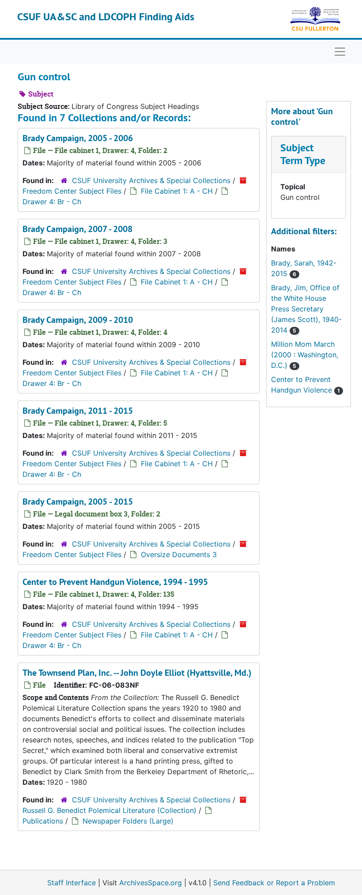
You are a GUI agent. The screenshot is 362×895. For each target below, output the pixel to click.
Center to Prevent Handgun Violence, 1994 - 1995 (115, 582)
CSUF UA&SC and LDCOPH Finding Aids (105, 16)
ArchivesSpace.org (150, 882)
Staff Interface (71, 882)
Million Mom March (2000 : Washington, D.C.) (304, 355)
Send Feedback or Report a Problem (274, 882)
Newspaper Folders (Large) (128, 820)
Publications (43, 820)
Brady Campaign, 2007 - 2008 (77, 229)
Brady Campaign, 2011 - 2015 (78, 410)
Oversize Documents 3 (179, 554)
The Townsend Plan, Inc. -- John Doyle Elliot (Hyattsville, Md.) (137, 672)
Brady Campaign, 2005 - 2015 (78, 501)
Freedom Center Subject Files (72, 191)
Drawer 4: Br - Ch (52, 201)
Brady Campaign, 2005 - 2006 (78, 138)
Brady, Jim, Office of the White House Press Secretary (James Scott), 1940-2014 (306, 308)
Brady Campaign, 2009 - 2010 (78, 320)
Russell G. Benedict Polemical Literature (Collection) (109, 810)
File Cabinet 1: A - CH (177, 191)
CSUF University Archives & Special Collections (151, 180)
